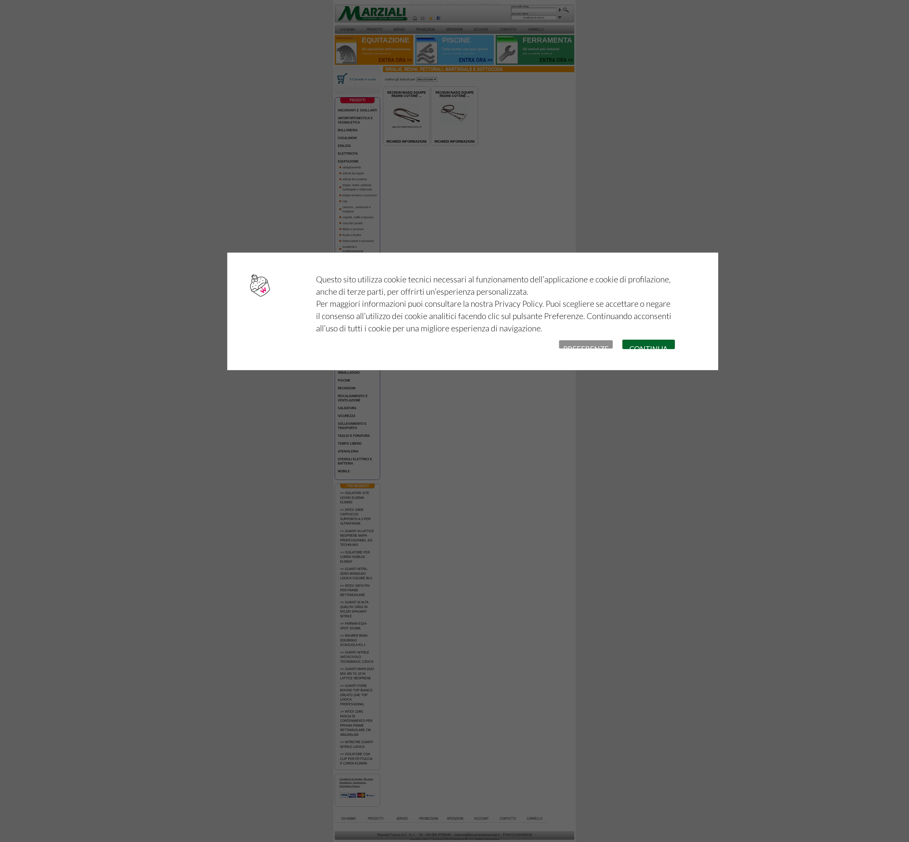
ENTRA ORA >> (395, 60)
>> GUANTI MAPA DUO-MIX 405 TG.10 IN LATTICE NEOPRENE (357, 673)
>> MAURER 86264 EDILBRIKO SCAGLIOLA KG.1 (353, 640)
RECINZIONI (347, 388)
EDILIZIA (344, 146)
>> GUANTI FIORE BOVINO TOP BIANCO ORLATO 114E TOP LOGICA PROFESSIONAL (356, 695)
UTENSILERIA (348, 451)
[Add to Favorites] (430, 18)
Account (481, 29)
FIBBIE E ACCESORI (353, 229)
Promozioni (425, 29)
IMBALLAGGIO (349, 372)
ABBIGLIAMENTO (352, 167)
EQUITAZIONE (348, 161)
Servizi (399, 29)
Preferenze (586, 346)
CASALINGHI (347, 138)
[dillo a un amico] (423, 18)
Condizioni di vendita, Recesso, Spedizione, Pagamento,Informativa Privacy (356, 782)
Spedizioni (454, 29)
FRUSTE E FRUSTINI (352, 235)
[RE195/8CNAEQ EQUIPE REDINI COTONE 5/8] (454, 124)
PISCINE (344, 380)
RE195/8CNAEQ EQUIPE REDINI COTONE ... (455, 94)
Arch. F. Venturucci (433, 839)
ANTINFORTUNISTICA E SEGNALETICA (355, 120)
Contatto (508, 29)
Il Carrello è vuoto (363, 79)
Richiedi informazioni (407, 141)
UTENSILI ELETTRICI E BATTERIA (355, 461)
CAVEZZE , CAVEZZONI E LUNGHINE (357, 209)
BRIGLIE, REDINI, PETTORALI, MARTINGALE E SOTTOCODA (357, 187)
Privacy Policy (518, 303)
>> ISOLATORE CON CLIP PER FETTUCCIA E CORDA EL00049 (356, 758)
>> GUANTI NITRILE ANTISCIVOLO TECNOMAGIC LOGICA (357, 657)
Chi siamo (347, 29)
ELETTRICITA (348, 153)
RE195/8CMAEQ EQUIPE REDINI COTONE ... (406, 94)
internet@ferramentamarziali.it (477, 835)
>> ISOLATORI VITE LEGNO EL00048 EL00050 (354, 497)
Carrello (536, 29)
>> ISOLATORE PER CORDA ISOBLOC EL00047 (355, 557)
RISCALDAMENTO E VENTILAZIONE (353, 398)
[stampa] (415, 18)
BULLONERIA (348, 130)
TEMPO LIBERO (349, 443)
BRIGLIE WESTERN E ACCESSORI (360, 195)
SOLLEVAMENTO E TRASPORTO (352, 426)
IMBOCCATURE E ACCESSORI (358, 241)
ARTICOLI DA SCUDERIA (355, 179)
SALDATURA (347, 408)
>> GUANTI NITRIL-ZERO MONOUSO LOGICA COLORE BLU (356, 573)
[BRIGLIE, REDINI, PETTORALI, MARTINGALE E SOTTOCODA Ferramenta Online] (372, 13)
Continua (648, 346)
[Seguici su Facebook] (438, 18)
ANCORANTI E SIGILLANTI (357, 110)
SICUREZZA (346, 416)
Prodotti (374, 29)
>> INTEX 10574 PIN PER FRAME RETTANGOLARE (355, 590)
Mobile (344, 471)
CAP (345, 201)
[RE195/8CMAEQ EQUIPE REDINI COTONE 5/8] (406, 127)
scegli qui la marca (533, 17)
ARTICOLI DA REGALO (353, 173)
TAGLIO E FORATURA (354, 436)
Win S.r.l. (469, 839)
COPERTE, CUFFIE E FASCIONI (358, 217)
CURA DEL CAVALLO (353, 223)
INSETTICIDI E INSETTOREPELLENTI (353, 249)
